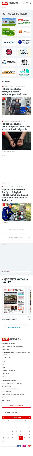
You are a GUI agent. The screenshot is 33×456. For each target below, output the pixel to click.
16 (29, 431)
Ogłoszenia (6, 400)
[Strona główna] (10, 3)
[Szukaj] (30, 3)
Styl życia (5, 374)
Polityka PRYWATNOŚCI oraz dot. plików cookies (16, 353)
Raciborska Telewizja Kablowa (12, 346)
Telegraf (4, 361)
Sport (4, 364)
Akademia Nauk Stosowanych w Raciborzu (13, 394)
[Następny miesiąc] (3, 417)
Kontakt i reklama (8, 343)
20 (16, 434)
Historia (4, 377)
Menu (23, 3)
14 (20, 431)
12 (12, 431)
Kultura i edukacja (8, 370)
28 (20, 438)
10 (3, 431)
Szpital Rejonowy (6, 391)
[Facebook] (19, 446)
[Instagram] (24, 446)
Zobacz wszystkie (14, 328)
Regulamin (5, 350)
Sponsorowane (6, 397)
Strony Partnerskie (9, 380)
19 (12, 434)
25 (8, 438)
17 (3, 434)
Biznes (4, 367)
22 (24, 434)
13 (16, 431)
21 (20, 434)
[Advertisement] (16, 169)
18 (8, 434)
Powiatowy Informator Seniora (10, 389)
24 (3, 438)
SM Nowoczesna (6, 386)
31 (3, 441)
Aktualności (6, 86)
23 (29, 434)
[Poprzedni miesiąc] (29, 417)
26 (12, 438)
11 (8, 431)
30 (29, 438)
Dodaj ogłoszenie (16, 405)
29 (25, 438)
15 (24, 431)
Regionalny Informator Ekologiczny (12, 383)
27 (16, 438)
